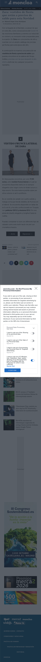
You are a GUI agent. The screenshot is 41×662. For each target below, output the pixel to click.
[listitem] (20, 328)
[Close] (37, 289)
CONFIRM (12, 370)
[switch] (32, 333)
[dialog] (20, 331)
